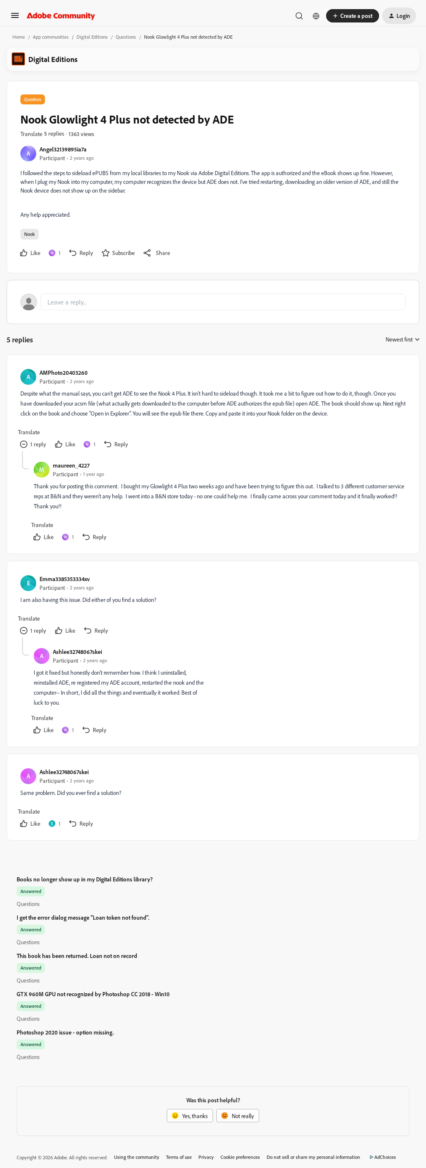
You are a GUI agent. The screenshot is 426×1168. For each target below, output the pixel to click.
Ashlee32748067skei (77, 651)
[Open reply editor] (213, 302)
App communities (51, 37)
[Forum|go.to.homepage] (61, 15)
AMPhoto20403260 (64, 372)
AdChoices (385, 1157)
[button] (15, 18)
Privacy (206, 1157)
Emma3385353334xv (65, 578)
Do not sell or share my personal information (313, 1157)
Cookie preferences (240, 1157)
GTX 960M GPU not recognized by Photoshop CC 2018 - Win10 (93, 993)
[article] (212, 409)
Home (18, 37)
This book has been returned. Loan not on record (77, 955)
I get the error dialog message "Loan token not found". (83, 917)
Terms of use (179, 1157)
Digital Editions (92, 37)
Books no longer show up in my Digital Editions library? (85, 879)
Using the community (136, 1157)
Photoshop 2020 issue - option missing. (65, 1032)
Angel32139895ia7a (63, 149)
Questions (126, 37)
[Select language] (316, 15)
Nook (29, 234)
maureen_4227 (71, 465)
